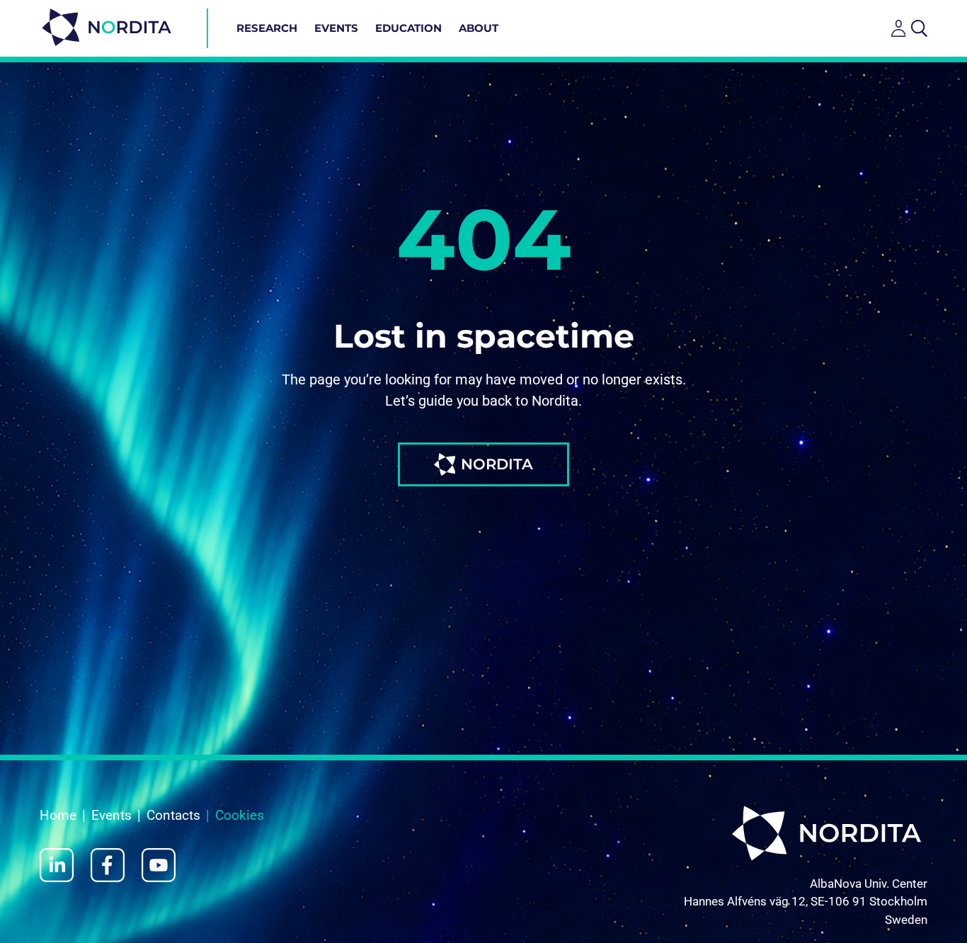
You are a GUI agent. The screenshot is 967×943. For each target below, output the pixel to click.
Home (58, 815)
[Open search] (919, 28)
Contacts (173, 815)
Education (408, 28)
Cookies (239, 815)
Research (266, 28)
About (478, 28)
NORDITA (497, 464)
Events (336, 28)
